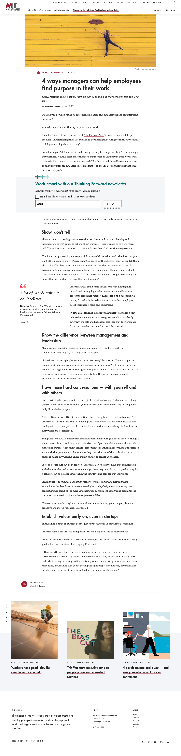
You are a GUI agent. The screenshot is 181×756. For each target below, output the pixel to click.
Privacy (135, 727)
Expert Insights (58, 3)
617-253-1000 (98, 727)
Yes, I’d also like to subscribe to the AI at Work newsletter (67, 196)
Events (85, 3)
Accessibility (137, 721)
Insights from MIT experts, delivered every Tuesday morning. (67, 191)
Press (135, 714)
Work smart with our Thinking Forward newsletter (80, 183)
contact (157, 10)
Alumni (96, 3)
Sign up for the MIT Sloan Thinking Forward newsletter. (96, 10)
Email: (40, 203)
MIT (172, 3)
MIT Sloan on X (148, 743)
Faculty (108, 3)
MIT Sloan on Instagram (161, 743)
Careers (136, 717)
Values (73, 3)
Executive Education (138, 3)
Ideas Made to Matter (52, 73)
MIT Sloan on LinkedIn (167, 743)
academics (158, 3)
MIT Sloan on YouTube (154, 744)
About (120, 3)
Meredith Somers (52, 106)
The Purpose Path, (94, 135)
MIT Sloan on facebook (142, 743)
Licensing (136, 724)
